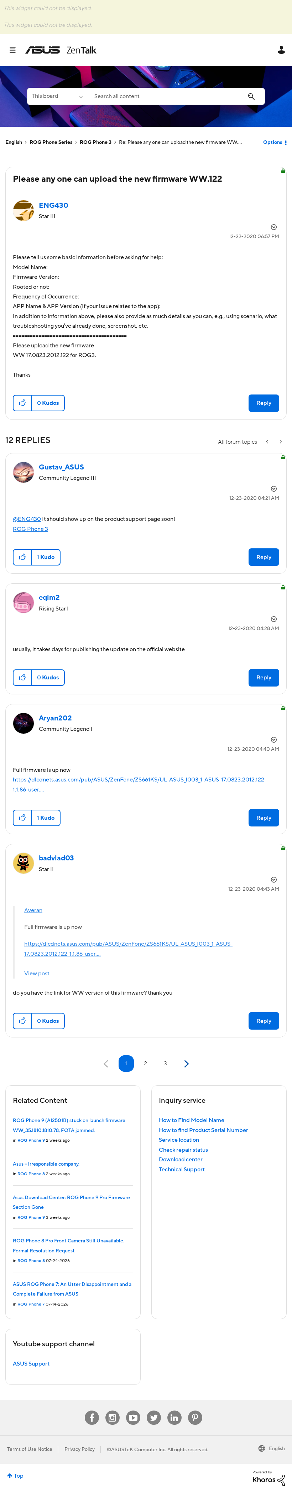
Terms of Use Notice (29, 1449)
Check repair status (183, 1149)
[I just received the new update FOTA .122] (280, 442)
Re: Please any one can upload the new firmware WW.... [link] (180, 142)
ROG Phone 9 (31, 1140)
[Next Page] (186, 1064)
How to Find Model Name (191, 1120)
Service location (179, 1139)
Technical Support (182, 1169)
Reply (263, 403)
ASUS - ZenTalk (61, 50)
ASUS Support (31, 1363)
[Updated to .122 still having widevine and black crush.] (267, 442)
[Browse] (16, 50)
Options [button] (272, 142)
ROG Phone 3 (95, 142)
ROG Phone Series (51, 142)
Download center (181, 1159)
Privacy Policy (79, 1449)
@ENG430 (27, 519)
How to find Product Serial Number (203, 1130)
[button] (23, 403)
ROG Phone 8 (31, 1174)
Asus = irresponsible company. (46, 1164)
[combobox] (176, 96)
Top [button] (19, 1475)
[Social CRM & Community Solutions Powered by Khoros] (269, 1478)
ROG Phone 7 (31, 1304)
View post (36, 973)
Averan (33, 910)
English (13, 142)
